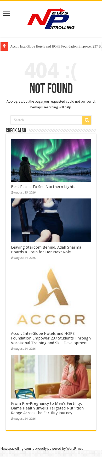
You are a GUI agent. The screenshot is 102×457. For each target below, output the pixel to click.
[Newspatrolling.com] (51, 18)
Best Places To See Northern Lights (43, 186)
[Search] (86, 120)
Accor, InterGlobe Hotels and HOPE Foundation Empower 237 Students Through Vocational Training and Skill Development (51, 338)
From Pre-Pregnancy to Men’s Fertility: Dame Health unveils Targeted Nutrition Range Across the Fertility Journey (47, 408)
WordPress (74, 448)
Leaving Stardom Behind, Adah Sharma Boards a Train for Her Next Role (46, 249)
